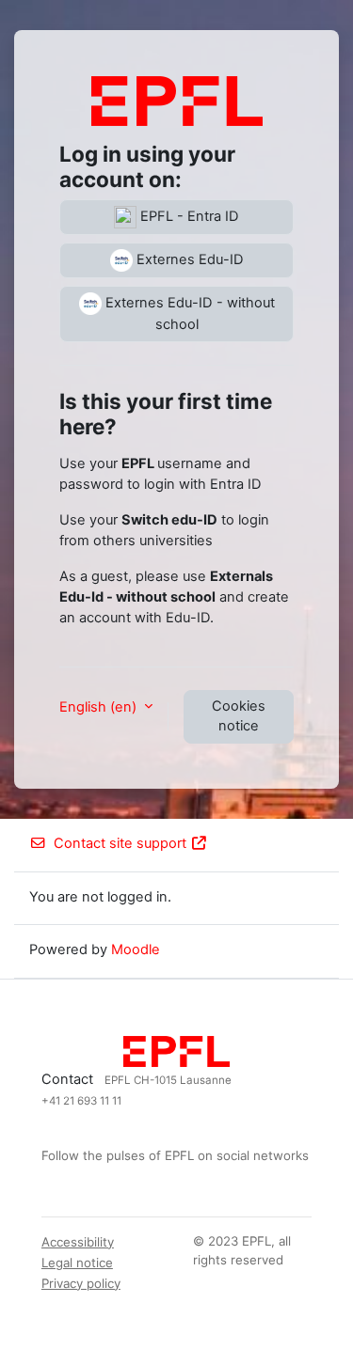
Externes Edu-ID (188, 259)
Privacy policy (80, 1283)
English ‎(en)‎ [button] (99, 706)
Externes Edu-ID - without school (188, 313)
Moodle (135, 949)
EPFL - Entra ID (187, 216)
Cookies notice (238, 716)
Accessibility (77, 1241)
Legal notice (77, 1262)
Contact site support (120, 843)
